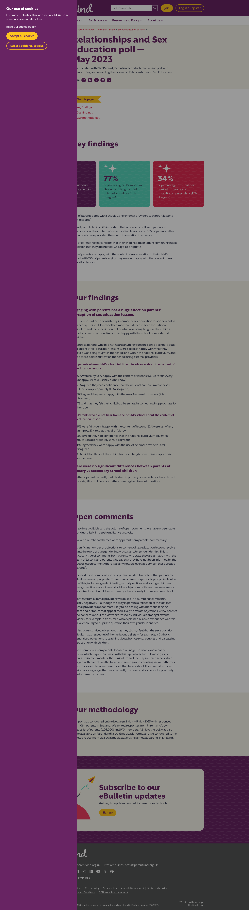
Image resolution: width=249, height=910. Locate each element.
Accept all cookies (22, 36)
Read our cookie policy (21, 26)
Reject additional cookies (27, 45)
